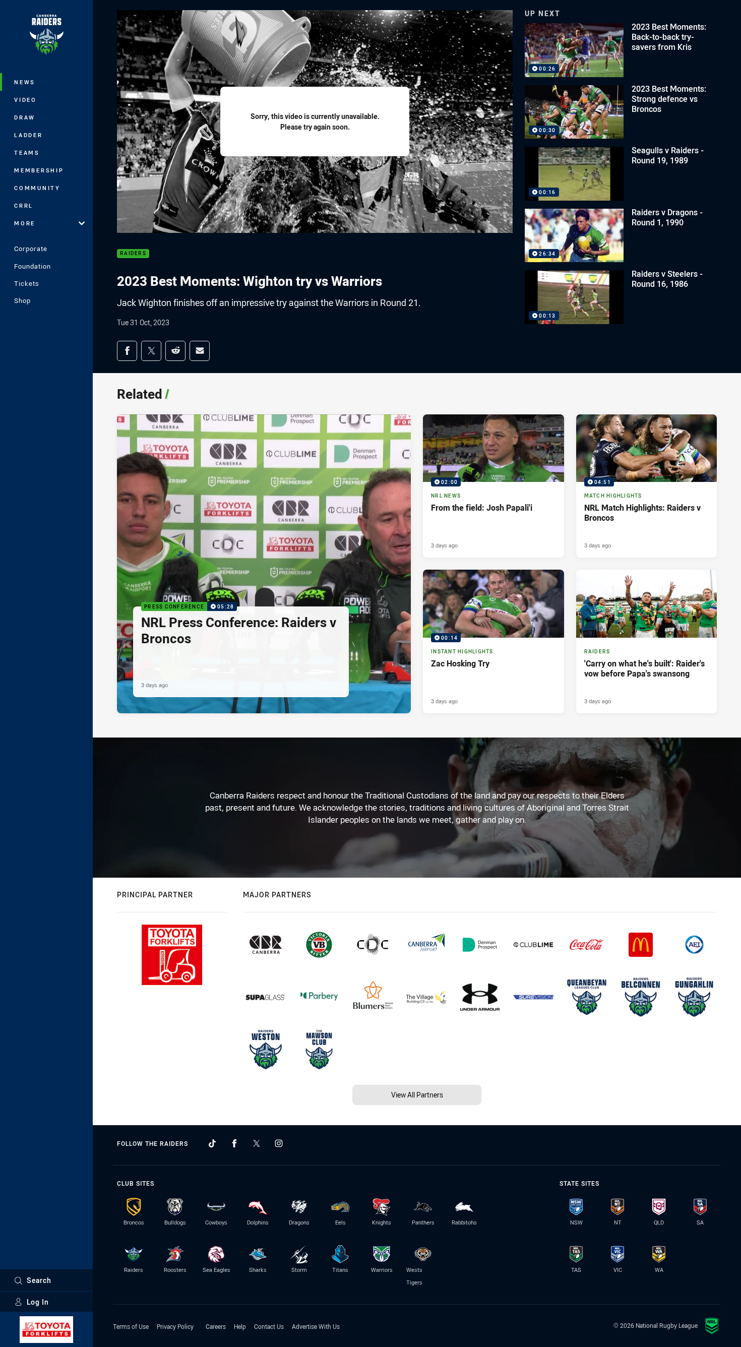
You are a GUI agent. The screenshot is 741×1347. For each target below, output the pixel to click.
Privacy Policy (175, 1326)
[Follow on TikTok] (212, 1143)
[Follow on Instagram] (279, 1143)
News (24, 82)
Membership (39, 170)
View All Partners (417, 1094)
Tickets (26, 283)
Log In (38, 1302)
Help (240, 1326)
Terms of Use (131, 1326)
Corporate (30, 248)
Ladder (28, 135)
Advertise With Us (316, 1326)
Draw (24, 117)
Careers (216, 1326)
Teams (27, 152)
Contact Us (269, 1326)
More (24, 223)
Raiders (133, 254)
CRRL (23, 205)
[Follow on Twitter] (257, 1143)
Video (25, 99)
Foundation (32, 266)
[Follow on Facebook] (234, 1143)
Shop (22, 300)
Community (37, 188)
